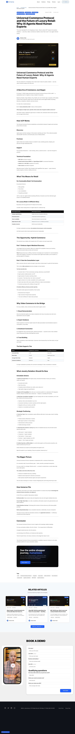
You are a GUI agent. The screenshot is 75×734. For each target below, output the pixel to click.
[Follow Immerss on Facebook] (5, 708)
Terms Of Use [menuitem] (61, 708)
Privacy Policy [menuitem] (67, 708)
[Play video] (13, 665)
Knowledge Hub (23, 7)
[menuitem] (38, 2)
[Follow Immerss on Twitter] (8, 708)
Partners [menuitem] (54, 1)
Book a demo (24, 562)
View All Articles (36, 626)
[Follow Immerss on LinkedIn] (11, 708)
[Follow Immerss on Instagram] (14, 708)
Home (18, 7)
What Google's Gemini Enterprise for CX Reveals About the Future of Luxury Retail (15, 612)
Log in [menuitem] (59, 1)
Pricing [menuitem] (48, 1)
